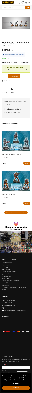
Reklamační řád (6, 285)
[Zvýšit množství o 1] (7, 75)
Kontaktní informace (7, 263)
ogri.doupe (7, 308)
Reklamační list (5, 283)
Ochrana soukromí (6, 278)
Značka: (7, 45)
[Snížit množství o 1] (7, 77)
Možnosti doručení (24, 62)
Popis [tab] (6, 101)
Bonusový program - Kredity (9, 272)
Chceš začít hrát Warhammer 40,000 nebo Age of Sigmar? (14, 288)
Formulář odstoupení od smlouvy (10, 281)
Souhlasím (16, 388)
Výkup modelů (5, 274)
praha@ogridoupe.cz (9, 300)
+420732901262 (8, 303)
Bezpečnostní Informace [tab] (15, 101)
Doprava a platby (6, 265)
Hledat (27, 7)
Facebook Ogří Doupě (10, 305)
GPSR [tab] (24, 101)
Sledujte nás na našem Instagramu (16, 228)
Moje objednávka (6, 269)
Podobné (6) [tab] (8, 105)
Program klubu (5, 267)
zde (23, 380)
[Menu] (29, 2)
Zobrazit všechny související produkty (16, 212)
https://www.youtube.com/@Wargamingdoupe (16, 310)
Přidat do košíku (14, 76)
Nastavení (16, 383)
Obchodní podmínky (7, 276)
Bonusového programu (18, 55)
